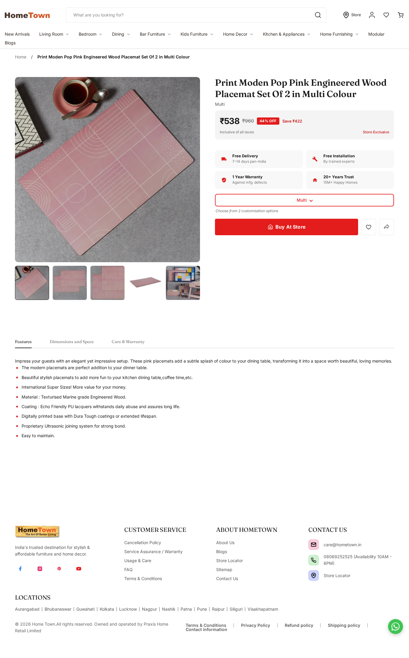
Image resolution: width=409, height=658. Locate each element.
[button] (304, 200)
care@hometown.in (342, 544)
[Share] (386, 227)
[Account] (371, 15)
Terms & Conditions (206, 625)
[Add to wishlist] (369, 227)
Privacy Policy (255, 625)
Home (20, 56)
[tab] (23, 343)
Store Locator (337, 575)
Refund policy (299, 625)
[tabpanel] (204, 398)
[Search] (318, 15)
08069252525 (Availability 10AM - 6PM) (358, 560)
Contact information (206, 629)
